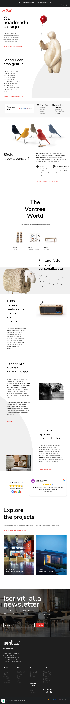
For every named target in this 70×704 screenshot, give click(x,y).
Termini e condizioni (46, 677)
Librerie (19, 676)
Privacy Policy (47, 672)
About (5, 676)
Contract (6, 672)
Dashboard (33, 672)
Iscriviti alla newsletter (6, 681)
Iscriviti (40, 625)
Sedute (19, 682)
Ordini (31, 674)
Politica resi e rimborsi (47, 681)
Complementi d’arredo (21, 673)
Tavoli (18, 678)
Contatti (6, 678)
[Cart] (62, 10)
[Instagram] (63, 5)
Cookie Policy (47, 674)
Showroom (6, 674)
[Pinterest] (66, 5)
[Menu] (67, 10)
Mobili (18, 680)
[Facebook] (61, 5)
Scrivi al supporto (33, 691)
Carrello (32, 676)
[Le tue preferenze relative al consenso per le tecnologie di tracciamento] (3, 701)
